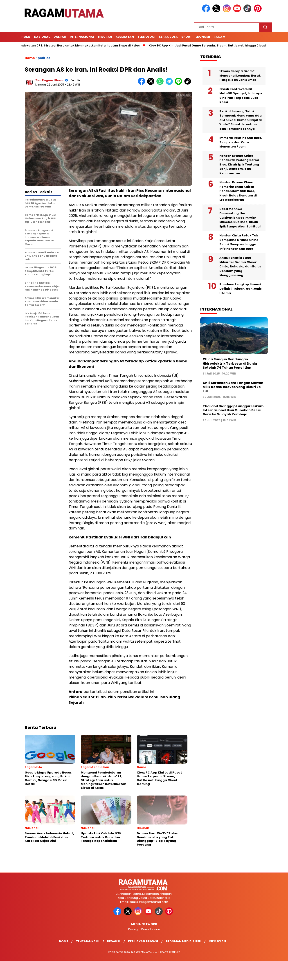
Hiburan (105, 37)
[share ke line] (179, 84)
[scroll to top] (276, 954)
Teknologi (146, 37)
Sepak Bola (168, 37)
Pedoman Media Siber (183, 941)
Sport (186, 37)
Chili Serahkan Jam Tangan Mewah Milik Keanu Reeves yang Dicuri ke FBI (233, 387)
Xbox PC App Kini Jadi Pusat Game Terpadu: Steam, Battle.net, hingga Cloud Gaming (190, 45)
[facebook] (207, 11)
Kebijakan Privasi (143, 941)
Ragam (219, 37)
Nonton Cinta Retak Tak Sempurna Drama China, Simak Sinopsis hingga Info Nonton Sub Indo (239, 242)
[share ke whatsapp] (161, 84)
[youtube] (238, 11)
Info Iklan (217, 941)
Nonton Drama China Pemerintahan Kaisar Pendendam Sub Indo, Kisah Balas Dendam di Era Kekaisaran (238, 191)
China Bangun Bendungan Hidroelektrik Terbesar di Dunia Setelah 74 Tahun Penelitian (230, 363)
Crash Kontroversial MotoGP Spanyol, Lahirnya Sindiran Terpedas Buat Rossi (240, 95)
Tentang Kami (87, 941)
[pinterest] (258, 11)
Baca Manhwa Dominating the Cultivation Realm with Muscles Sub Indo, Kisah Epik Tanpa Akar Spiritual (240, 218)
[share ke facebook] (142, 84)
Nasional (42, 37)
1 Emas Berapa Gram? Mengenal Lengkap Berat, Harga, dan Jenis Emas (240, 75)
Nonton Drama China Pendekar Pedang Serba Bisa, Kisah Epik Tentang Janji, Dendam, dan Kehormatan (239, 164)
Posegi (133, 929)
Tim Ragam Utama (49, 80)
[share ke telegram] (170, 84)
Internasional (82, 37)
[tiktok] (248, 11)
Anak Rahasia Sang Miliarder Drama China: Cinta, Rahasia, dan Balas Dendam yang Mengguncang (240, 266)
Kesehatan (125, 37)
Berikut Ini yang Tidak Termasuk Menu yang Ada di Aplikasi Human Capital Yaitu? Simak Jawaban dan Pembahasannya (240, 120)
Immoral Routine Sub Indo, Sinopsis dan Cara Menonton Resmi (240, 142)
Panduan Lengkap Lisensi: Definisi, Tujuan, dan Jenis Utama (240, 288)
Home (25, 37)
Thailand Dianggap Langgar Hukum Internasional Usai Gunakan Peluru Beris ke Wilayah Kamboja (233, 410)
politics (44, 58)
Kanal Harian (150, 929)
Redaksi (113, 941)
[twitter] (217, 11)
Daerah (60, 37)
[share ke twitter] (151, 84)
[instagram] (227, 11)
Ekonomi (203, 37)
